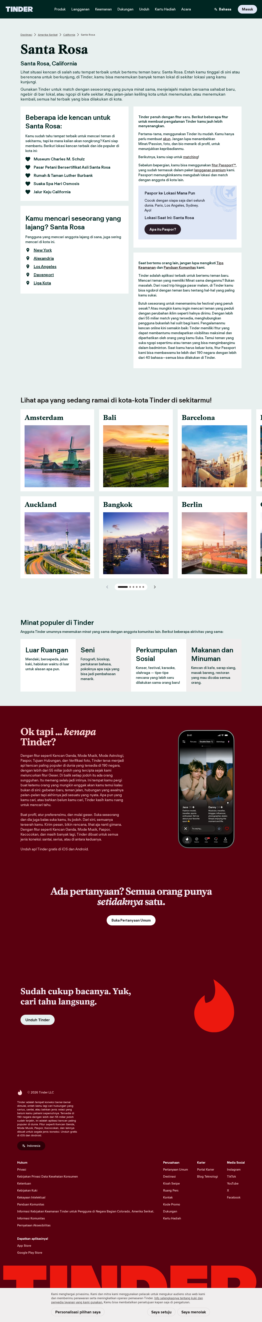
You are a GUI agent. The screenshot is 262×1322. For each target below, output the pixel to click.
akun (167, 139)
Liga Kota (42, 282)
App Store (24, 1245)
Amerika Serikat (48, 35)
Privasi (21, 1169)
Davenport (44, 274)
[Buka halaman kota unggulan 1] (123, 587)
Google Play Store (29, 1252)
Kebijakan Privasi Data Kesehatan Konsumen (47, 1176)
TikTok (231, 1176)
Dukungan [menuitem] (125, 9)
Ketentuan (24, 1183)
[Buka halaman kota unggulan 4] (137, 587)
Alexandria (44, 258)
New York (43, 250)
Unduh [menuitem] (144, 9)
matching (190, 157)
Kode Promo (171, 1204)
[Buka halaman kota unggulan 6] (143, 587)
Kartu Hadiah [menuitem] (165, 9)
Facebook (234, 1197)
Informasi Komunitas (31, 1218)
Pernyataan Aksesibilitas (34, 1225)
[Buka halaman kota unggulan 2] (130, 587)
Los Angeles (45, 266)
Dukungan (170, 1211)
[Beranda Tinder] (19, 9)
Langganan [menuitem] (80, 9)
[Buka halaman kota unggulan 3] (133, 587)
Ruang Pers (170, 1190)
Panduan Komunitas (180, 267)
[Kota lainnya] (155, 587)
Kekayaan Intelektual (31, 1197)
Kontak (168, 1197)
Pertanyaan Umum (175, 1169)
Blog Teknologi (207, 1176)
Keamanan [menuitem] (103, 9)
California (69, 35)
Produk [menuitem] (60, 9)
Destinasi (26, 35)
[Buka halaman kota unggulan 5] (140, 587)
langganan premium (210, 170)
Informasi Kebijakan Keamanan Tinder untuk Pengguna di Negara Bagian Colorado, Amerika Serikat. (85, 1211)
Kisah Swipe (171, 1183)
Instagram (234, 1169)
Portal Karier (205, 1169)
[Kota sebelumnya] (107, 587)
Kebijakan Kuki (27, 1190)
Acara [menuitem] (186, 9)
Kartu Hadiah (172, 1218)
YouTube (232, 1183)
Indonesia (33, 1146)
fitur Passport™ (224, 165)
